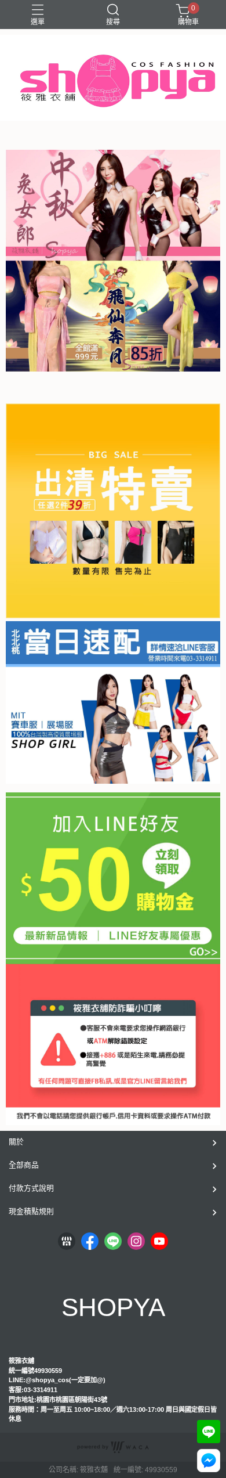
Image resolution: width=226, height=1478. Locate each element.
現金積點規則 (31, 1211)
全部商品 (24, 1164)
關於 (16, 1141)
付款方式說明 (31, 1188)
